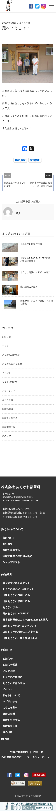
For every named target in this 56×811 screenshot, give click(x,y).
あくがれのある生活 (12, 363)
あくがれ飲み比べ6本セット (18, 589)
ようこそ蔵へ (8, 400)
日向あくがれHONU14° (16, 613)
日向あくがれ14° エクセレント (20, 625)
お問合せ (38, 752)
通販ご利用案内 (19, 752)
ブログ (5, 346)
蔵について (9, 538)
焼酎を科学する (9, 418)
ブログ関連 (9, 670)
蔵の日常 (6, 436)
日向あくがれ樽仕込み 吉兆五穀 (20, 632)
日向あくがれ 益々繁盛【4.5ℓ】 (21, 638)
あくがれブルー (11, 607)
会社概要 (8, 544)
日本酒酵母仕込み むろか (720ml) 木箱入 (25, 619)
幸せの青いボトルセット (16, 583)
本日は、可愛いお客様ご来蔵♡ (35, 272)
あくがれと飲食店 (11, 354)
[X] (31, 149)
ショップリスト (11, 562)
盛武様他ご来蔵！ (29, 286)
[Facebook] (25, 149)
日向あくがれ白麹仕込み (16, 595)
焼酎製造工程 (8, 427)
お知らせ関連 (10, 664)
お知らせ (6, 336)
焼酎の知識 (7, 409)
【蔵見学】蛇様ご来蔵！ (32, 244)
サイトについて (9, 382)
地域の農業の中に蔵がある (18, 556)
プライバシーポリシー (39, 757)
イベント (6, 373)
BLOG (5, 739)
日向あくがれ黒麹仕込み (16, 601)
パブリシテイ (8, 391)
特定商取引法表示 (11, 757)
